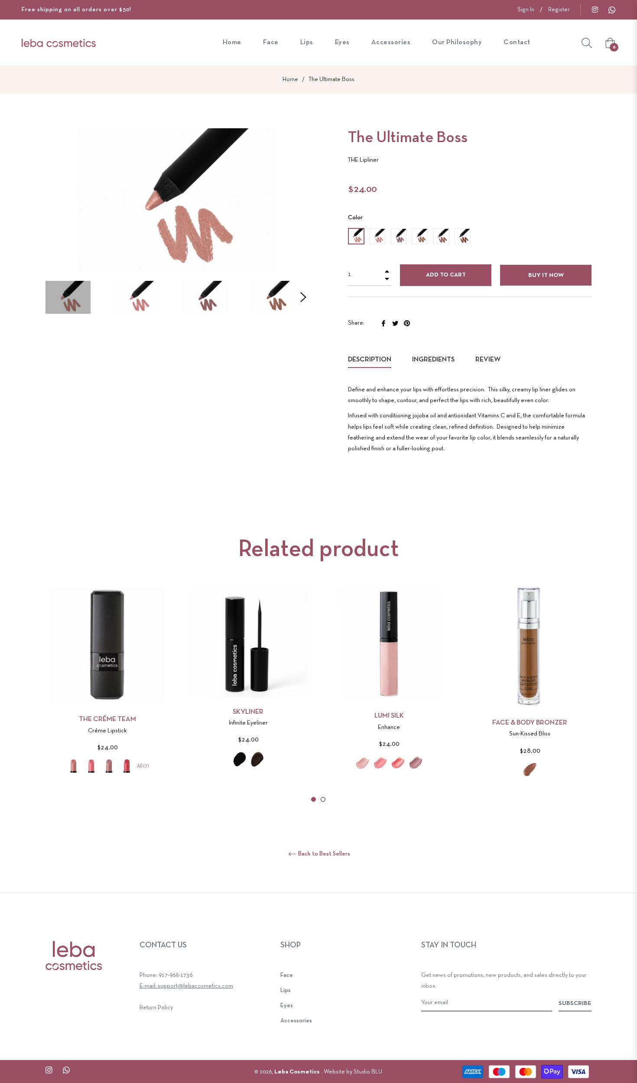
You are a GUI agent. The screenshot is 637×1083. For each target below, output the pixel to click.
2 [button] (323, 799)
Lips (285, 990)
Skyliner (248, 712)
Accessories (296, 1021)
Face (286, 975)
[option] (107, 692)
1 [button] (313, 799)
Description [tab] (369, 360)
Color (355, 218)
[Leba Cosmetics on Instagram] (594, 10)
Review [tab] (488, 360)
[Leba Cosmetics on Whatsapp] (611, 9)
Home (290, 79)
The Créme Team (107, 719)
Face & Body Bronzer (529, 723)
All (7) (143, 766)
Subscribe (575, 1003)
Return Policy (156, 1008)
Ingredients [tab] (433, 360)
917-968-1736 (175, 975)
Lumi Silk (389, 716)
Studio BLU (368, 1072)
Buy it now (546, 275)
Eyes (286, 1005)
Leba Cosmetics (297, 1072)
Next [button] (303, 297)
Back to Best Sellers (323, 854)
